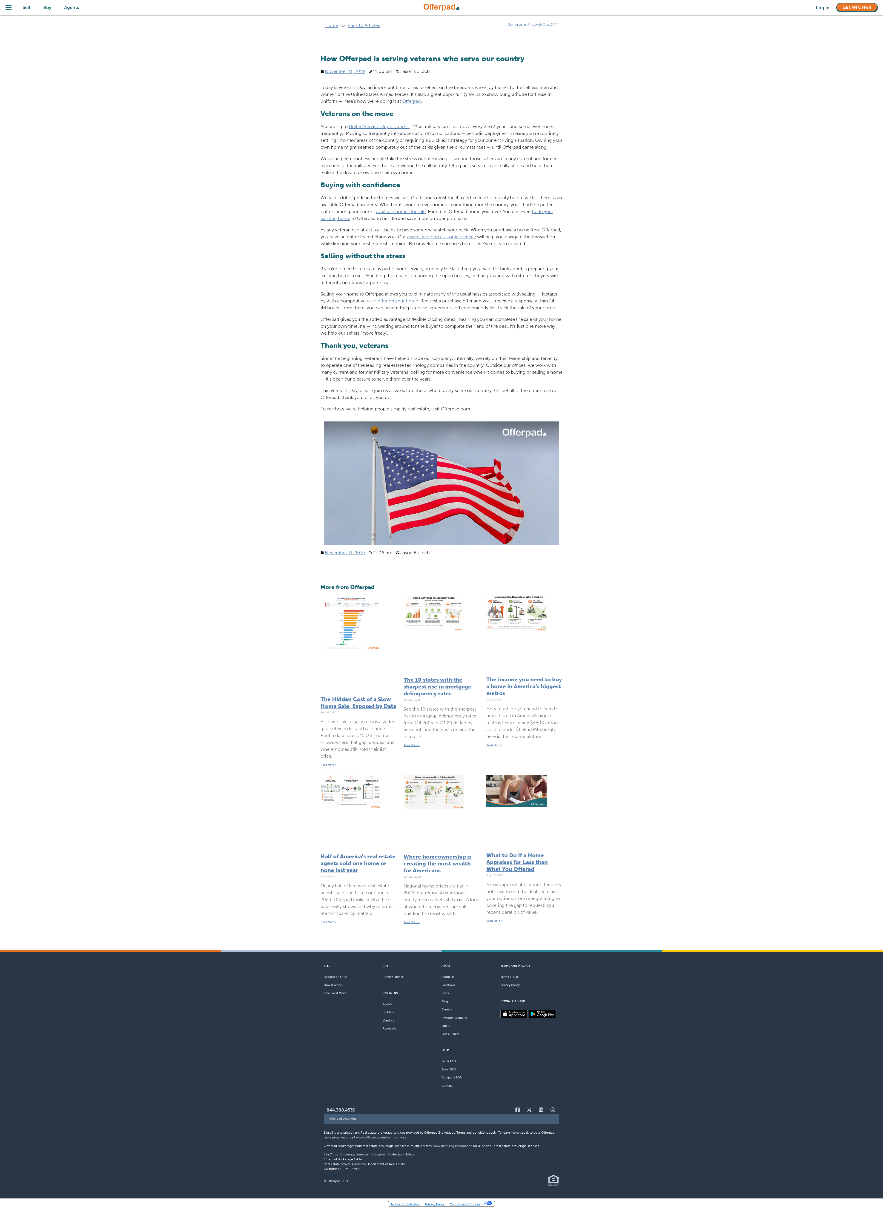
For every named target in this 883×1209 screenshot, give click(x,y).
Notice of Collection (405, 1204)
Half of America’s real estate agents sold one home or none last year (358, 863)
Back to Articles (364, 25)
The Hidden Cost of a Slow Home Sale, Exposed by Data (358, 702)
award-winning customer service (441, 236)
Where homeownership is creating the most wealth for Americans (437, 863)
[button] (441, 1119)
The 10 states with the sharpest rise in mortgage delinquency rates (437, 686)
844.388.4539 (341, 1110)
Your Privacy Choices (465, 1204)
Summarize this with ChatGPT (533, 24)
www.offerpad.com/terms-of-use (381, 1137)
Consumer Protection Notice (393, 1154)
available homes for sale (401, 211)
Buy (47, 7)
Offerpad (411, 101)
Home (331, 25)
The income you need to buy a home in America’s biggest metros (524, 686)
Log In (822, 7)
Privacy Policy (434, 1204)
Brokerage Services (354, 1154)
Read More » (329, 764)
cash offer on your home (392, 301)
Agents (71, 7)
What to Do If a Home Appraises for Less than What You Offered (517, 862)
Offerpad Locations (342, 1118)
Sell (26, 7)
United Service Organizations (379, 126)
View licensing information (452, 1146)
